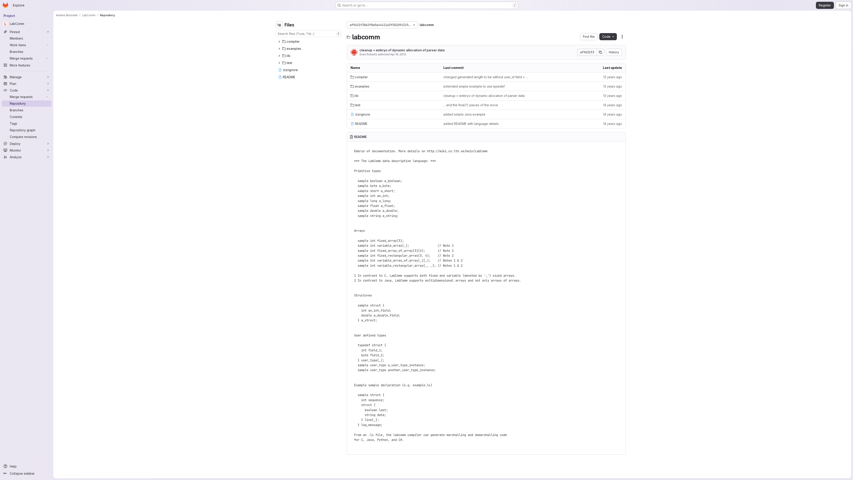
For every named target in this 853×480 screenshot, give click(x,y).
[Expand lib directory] (279, 55)
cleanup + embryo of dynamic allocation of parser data (402, 50)
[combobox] (309, 33)
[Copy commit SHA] (600, 52)
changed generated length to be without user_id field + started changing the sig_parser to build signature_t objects (486, 77)
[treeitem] (309, 41)
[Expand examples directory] (279, 48)
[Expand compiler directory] (279, 41)
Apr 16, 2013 (398, 54)
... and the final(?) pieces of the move (470, 105)
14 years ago (612, 105)
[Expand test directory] (279, 63)
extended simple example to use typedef (474, 86)
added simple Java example (464, 114)
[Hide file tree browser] (279, 24)
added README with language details (471, 124)
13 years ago (612, 77)
